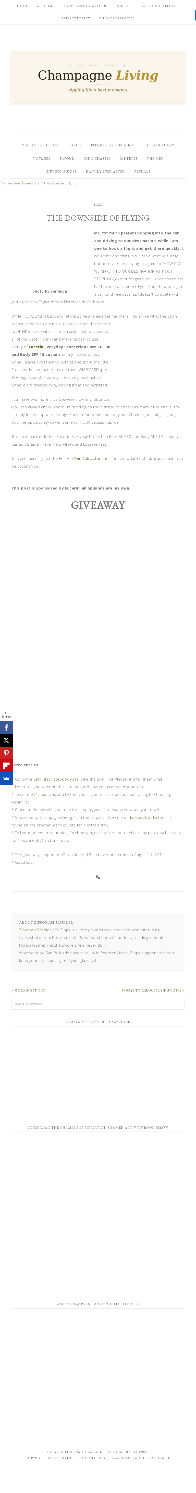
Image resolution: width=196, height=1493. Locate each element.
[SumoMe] (6, 778)
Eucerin (36, 346)
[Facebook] (6, 727)
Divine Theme (73, 1458)
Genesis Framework (113, 1458)
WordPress (145, 1458)
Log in (164, 1458)
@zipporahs (45, 794)
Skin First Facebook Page (56, 779)
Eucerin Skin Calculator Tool (84, 458)
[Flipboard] (6, 765)
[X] (6, 740)
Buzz (98, 204)
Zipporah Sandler (35, 929)
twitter (159, 817)
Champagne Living (98, 78)
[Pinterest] (6, 753)
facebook (138, 817)
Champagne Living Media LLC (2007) (115, 1452)
